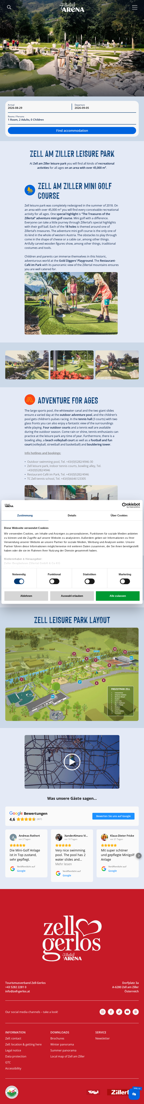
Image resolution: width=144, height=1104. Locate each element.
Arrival (11, 105)
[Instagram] (103, 1012)
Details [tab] (72, 515)
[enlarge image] (71, 303)
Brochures (57, 1038)
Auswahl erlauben (72, 596)
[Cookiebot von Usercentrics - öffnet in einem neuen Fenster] (124, 505)
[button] (72, 762)
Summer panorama (63, 1050)
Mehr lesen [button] (63, 864)
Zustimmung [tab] (25, 515)
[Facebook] (111, 1012)
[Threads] (136, 1012)
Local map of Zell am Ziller (67, 1056)
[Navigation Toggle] (135, 7)
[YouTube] (127, 1012)
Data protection (15, 1056)
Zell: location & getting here (23, 1044)
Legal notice (13, 1050)
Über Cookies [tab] (119, 515)
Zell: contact (13, 1038)
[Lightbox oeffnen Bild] (27, 365)
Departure (80, 105)
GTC (8, 1062)
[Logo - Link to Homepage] (72, 7)
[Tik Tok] (119, 1012)
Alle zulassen (118, 596)
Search (9, 7)
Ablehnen (26, 596)
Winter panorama (62, 1044)
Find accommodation (72, 130)
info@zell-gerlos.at (17, 991)
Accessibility (13, 1068)
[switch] (54, 581)
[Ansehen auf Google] (13, 837)
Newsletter (102, 1038)
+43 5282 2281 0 (15, 987)
